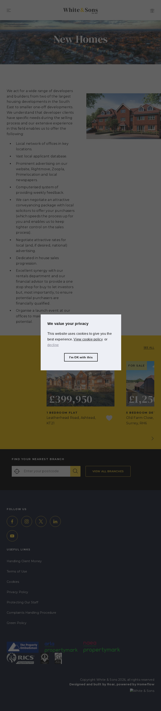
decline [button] (53, 345)
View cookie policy (88, 339)
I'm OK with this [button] (81, 357)
